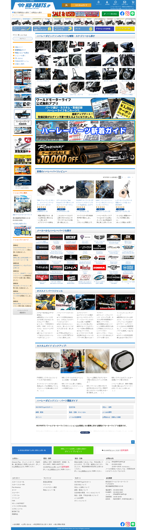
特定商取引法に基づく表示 (43, 524)
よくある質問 (106, 412)
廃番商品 (15, 514)
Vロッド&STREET (18, 503)
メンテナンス (22, 29)
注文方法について (80, 484)
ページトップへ (133, 442)
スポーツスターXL (18, 482)
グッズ (84, 29)
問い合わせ (19, 58)
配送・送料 (47, 458)
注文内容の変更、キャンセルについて (87, 492)
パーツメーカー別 (125, 29)
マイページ (47, 478)
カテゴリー (16, 478)
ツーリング (58, 21)
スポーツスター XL (16, 21)
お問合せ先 (110, 458)
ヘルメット (63, 29)
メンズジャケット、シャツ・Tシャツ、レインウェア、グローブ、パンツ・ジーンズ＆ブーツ (42, 29)
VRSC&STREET (120, 21)
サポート (78, 478)
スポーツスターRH (18, 484)
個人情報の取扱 (60, 524)
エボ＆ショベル (17, 509)
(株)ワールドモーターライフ (22, 215)
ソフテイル (68, 21)
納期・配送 (39, 412)
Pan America (99, 21)
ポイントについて (80, 501)
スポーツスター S (27, 21)
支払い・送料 (106, 407)
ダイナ (79, 21)
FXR (13, 501)
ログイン (23, 38)
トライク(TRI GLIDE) (89, 21)
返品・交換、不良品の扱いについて (86, 495)
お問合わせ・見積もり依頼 (111, 417)
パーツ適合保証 (111, 14)
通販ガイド (19, 47)
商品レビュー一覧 (49, 490)
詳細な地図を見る (21, 223)
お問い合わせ (26, 524)
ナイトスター (37, 21)
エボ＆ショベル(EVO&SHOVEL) (131, 21)
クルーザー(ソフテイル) (47, 21)
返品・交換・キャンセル (77, 412)
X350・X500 (110, 21)
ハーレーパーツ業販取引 (22, 311)
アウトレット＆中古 (104, 29)
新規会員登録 (47, 482)
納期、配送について (81, 490)
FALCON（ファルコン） (21, 286)
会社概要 (109, 478)
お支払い (15, 458)
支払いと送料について (81, 487)
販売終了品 (15, 511)
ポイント (39, 417)
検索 (49, 15)
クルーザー (15, 492)
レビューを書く (20, 55)
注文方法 (72, 407)
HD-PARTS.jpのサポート (44, 407)
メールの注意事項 (75, 417)
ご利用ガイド (17, 466)
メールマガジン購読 (50, 487)
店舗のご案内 (19, 64)
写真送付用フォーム (22, 61)
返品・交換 (78, 458)
